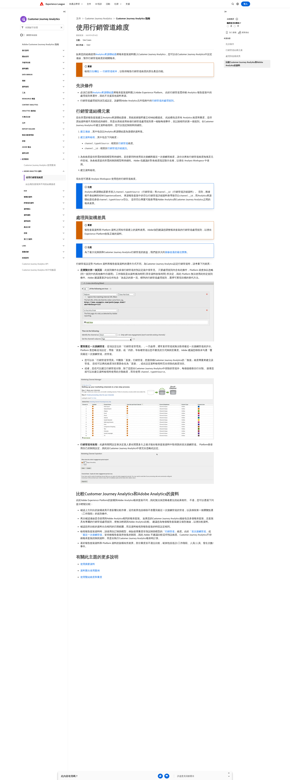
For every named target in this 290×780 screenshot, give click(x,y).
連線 (23, 81)
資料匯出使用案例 (90, 570)
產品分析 (27, 227)
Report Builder (28, 129)
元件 (23, 123)
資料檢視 (25, 87)
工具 (23, 93)
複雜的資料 (28, 197)
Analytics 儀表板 (29, 111)
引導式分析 (26, 117)
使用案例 (25, 159)
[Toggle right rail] (225, 12)
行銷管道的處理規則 (163, 100)
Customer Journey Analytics (98, 18)
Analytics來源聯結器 (106, 54)
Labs (24, 246)
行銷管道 (123, 143)
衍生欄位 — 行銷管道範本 (103, 71)
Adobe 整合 (26, 147)
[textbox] (42, 27)
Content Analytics (30, 105)
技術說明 (25, 258)
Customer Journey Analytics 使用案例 (40, 165)
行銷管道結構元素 (234, 50)
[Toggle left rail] (64, 12)
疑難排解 (25, 252)
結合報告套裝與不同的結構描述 (40, 184)
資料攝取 (25, 68)
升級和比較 (26, 62)
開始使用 (25, 56)
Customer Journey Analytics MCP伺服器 (39, 270)
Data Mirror (27, 75)
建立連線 (85, 131)
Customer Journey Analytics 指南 (133, 18)
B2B (25, 191)
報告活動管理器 (28, 135)
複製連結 (245, 32)
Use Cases (87, 40)
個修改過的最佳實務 (176, 252)
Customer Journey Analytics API (35, 264)
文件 (78, 18)
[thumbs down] (166, 776)
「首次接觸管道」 (198, 531)
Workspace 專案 (28, 99)
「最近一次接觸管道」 (92, 534)
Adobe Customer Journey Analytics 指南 (40, 44)
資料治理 (25, 153)
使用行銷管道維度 (34, 177)
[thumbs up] (160, 776)
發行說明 (25, 50)
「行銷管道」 (170, 531)
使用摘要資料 (87, 563)
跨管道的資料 (29, 203)
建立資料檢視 (87, 137)
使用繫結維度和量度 (91, 576)
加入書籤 (232, 32)
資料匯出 (27, 209)
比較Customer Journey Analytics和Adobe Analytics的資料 (244, 64)
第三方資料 (28, 239)
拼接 (23, 141)
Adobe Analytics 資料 (33, 171)
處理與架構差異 (233, 56)
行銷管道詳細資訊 (117, 148)
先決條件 (230, 44)
